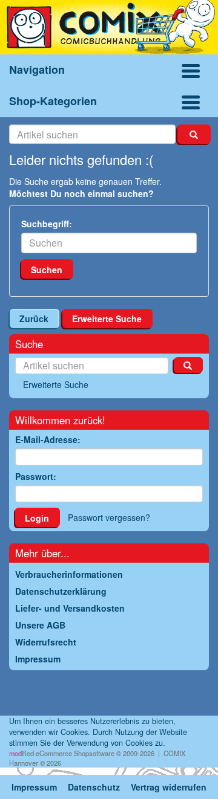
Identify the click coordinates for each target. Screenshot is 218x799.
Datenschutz (94, 787)
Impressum (34, 787)
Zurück (33, 318)
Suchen (46, 270)
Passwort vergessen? (109, 517)
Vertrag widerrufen (168, 787)
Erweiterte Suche (107, 318)
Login (37, 518)
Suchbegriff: (46, 224)
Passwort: (35, 476)
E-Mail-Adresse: (48, 439)
